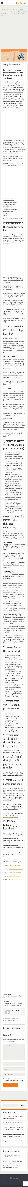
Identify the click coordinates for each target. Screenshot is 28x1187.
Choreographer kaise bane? (16, 869)
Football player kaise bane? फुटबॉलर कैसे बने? (13, 997)
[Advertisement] (14, 31)
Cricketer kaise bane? (14, 865)
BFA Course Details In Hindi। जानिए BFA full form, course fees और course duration (12, 1157)
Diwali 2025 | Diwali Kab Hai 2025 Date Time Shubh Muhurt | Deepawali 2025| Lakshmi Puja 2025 (13, 1129)
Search (4, 1103)
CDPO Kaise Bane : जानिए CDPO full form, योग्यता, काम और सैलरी (13, 1141)
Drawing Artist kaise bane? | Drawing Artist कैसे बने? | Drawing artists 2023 (12, 1004)
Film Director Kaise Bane (15, 876)
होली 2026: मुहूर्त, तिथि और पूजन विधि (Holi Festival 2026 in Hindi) (12, 1123)
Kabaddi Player (10, 1020)
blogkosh (5, 66)
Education (11, 10)
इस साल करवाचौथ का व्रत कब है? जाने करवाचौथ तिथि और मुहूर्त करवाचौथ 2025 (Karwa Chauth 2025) (13, 1135)
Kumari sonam (6, 1155)
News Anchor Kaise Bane (15, 880)
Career (7, 1018)
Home (3, 10)
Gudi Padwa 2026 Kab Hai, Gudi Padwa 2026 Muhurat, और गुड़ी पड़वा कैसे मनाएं (12, 1117)
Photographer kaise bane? (15, 872)
